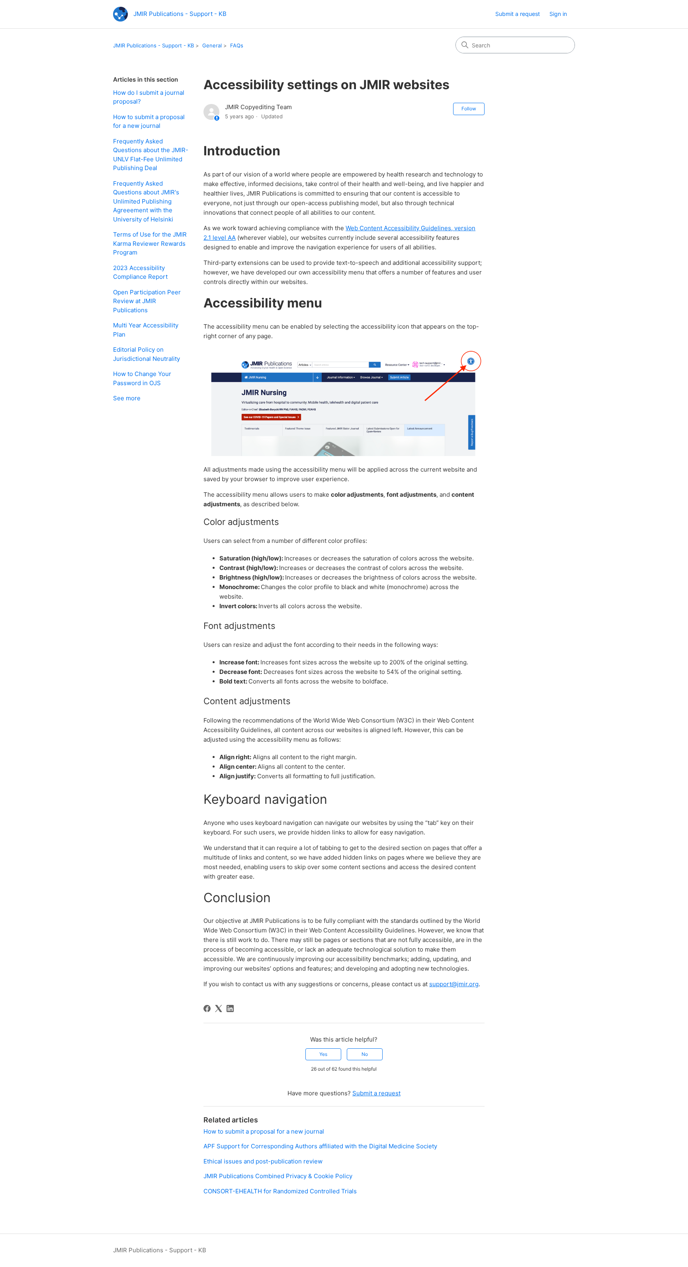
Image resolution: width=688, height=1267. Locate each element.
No (365, 1054)
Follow (468, 109)
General (212, 45)
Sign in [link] (558, 13)
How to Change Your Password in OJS (142, 378)
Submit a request (517, 13)
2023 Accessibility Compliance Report (140, 272)
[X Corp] (218, 1008)
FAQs (236, 45)
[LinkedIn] (230, 1008)
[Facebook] (207, 1008)
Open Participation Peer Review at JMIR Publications (147, 301)
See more (127, 398)
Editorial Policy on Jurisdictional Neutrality (146, 354)
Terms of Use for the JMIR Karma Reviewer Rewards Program (150, 243)
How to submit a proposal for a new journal (149, 121)
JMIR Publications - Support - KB (153, 45)
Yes (323, 1054)
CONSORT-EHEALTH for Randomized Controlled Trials (280, 1191)
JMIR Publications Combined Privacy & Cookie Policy (277, 1176)
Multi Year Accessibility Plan (145, 329)
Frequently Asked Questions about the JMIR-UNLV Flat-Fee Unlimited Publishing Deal (150, 154)
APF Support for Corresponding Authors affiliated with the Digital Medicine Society (320, 1146)
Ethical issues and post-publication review (262, 1161)
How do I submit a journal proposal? (148, 97)
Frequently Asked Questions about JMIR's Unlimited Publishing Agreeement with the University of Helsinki (146, 201)
